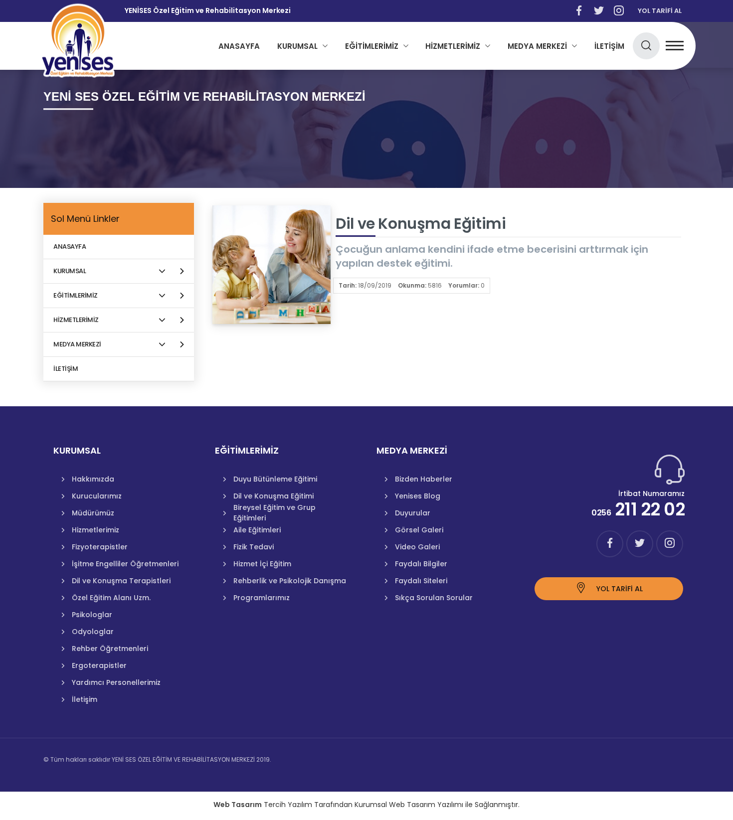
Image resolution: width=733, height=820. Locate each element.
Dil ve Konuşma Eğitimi (273, 496)
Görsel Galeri (419, 530)
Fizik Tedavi (253, 547)
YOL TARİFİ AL (660, 10)
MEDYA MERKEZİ (537, 46)
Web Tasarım (237, 805)
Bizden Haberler (423, 479)
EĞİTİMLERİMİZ (371, 46)
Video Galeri (417, 547)
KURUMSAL (297, 46)
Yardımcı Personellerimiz (116, 682)
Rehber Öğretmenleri (110, 649)
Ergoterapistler (99, 665)
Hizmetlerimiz (95, 530)
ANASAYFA (239, 46)
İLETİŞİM (609, 46)
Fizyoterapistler (100, 547)
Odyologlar (93, 632)
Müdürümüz (93, 513)
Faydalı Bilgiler (421, 564)
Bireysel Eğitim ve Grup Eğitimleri (274, 512)
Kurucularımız (97, 496)
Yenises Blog (417, 496)
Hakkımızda (93, 479)
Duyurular (412, 513)
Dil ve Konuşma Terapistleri (121, 581)
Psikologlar (92, 615)
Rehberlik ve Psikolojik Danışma (289, 581)
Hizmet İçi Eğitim (262, 564)
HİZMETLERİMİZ (452, 46)
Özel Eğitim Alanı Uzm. (111, 598)
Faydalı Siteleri (421, 581)
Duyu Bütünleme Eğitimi (275, 479)
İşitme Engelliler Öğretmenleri (125, 564)
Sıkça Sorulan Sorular (434, 598)
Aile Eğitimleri (257, 530)
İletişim (84, 699)
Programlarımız (261, 598)
